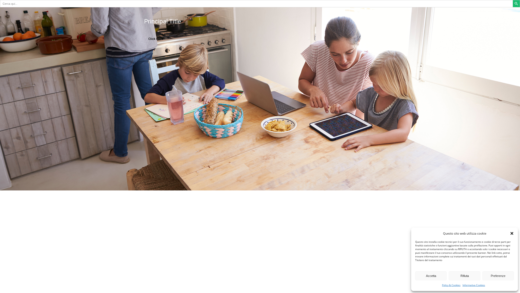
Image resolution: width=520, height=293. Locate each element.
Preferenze (498, 276)
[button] (512, 233)
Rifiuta (464, 276)
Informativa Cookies (474, 285)
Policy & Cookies (451, 285)
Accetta (431, 276)
